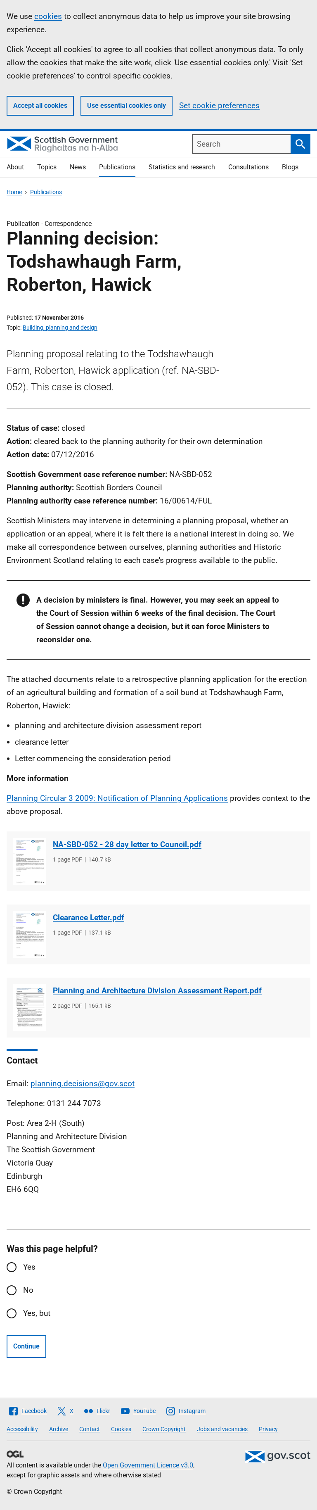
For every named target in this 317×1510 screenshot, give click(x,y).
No (28, 1290)
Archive (58, 1429)
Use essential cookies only (126, 105)
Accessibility (22, 1429)
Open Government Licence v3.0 (148, 1465)
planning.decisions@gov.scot (83, 1083)
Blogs (290, 167)
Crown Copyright (164, 1429)
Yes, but (36, 1313)
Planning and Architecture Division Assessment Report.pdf (157, 990)
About (15, 167)
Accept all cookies (40, 105)
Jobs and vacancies (222, 1429)
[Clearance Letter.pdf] (29, 934)
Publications (117, 167)
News (78, 167)
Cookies (121, 1429)
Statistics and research (182, 167)
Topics (47, 167)
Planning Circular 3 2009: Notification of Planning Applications (117, 798)
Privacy (268, 1429)
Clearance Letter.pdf (88, 917)
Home (14, 192)
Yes (29, 1267)
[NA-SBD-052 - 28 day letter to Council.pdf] (29, 861)
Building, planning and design (60, 327)
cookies (48, 16)
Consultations (248, 167)
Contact (89, 1429)
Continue (26, 1346)
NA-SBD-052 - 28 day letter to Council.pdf (127, 844)
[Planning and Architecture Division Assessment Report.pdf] (29, 1007)
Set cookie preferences (219, 105)
